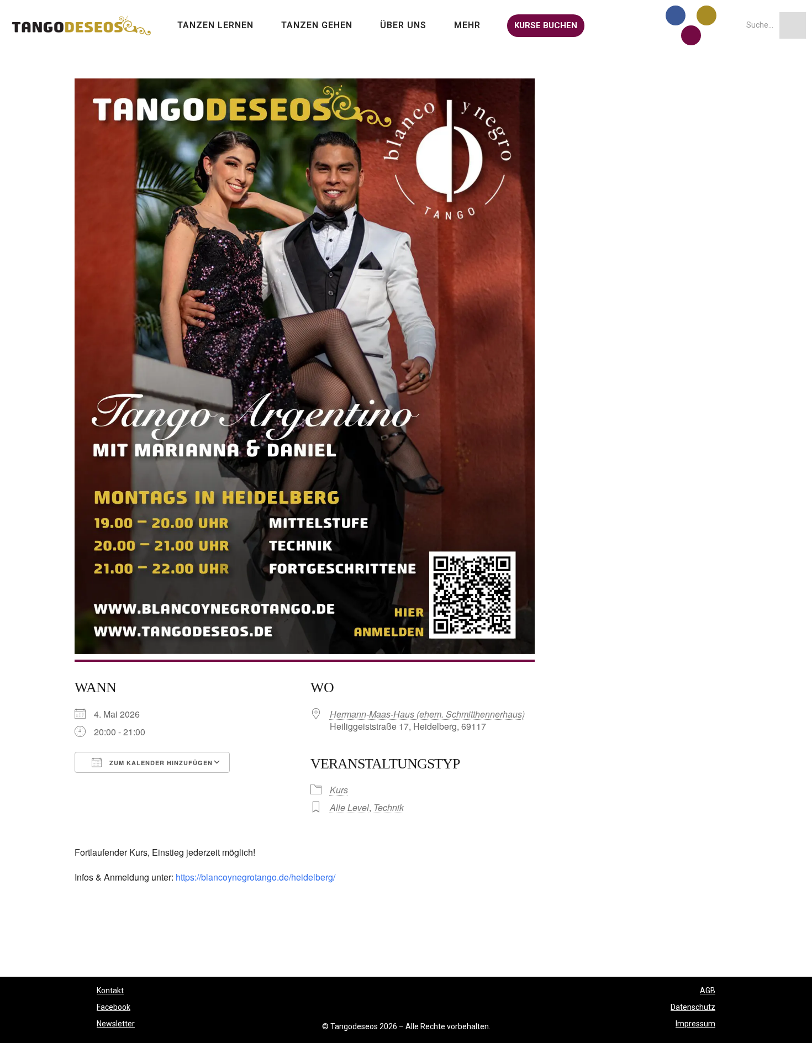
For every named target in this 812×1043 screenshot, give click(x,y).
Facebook (113, 1007)
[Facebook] (676, 15)
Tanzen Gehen (316, 25)
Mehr (467, 25)
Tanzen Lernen (215, 25)
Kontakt (110, 990)
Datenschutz (693, 1007)
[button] (218, 25)
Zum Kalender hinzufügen (160, 762)
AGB (707, 990)
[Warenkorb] (604, 25)
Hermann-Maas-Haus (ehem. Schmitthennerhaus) (427, 714)
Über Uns (403, 25)
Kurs (339, 789)
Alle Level (349, 807)
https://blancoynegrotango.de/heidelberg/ (255, 877)
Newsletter (116, 1023)
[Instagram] (706, 15)
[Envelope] (691, 35)
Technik (388, 807)
